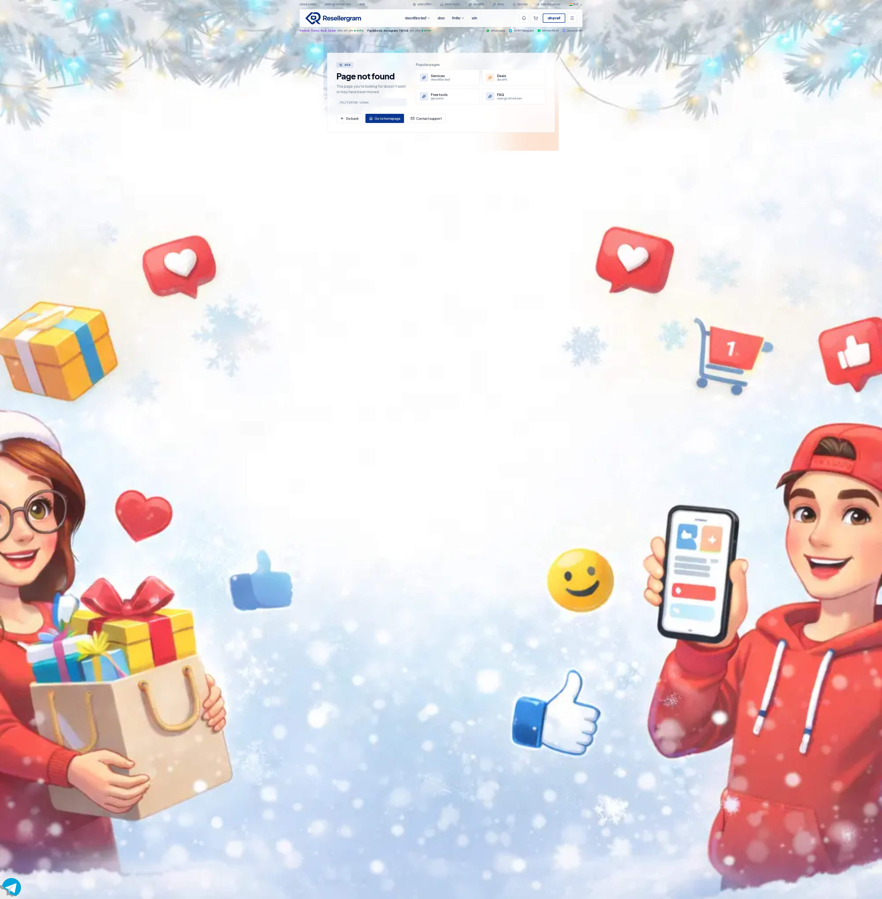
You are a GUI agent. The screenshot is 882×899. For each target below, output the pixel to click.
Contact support (429, 118)
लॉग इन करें (554, 18)
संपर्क (362, 4)
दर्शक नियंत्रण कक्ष (550, 4)
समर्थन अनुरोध (452, 4)
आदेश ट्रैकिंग (424, 4)
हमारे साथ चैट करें (550, 30)
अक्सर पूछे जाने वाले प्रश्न (338, 4)
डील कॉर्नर (478, 4)
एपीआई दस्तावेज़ (308, 4)
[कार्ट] (535, 18)
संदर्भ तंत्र (522, 4)
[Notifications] (524, 18)
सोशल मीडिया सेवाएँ (415, 18)
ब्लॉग (474, 18)
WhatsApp (498, 30)
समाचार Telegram (524, 30)
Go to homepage (387, 118)
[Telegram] (11, 887)
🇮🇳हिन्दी (573, 4)
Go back (352, 118)
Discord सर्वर (574, 30)
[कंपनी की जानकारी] (572, 18)
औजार (500, 4)
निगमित (456, 18)
